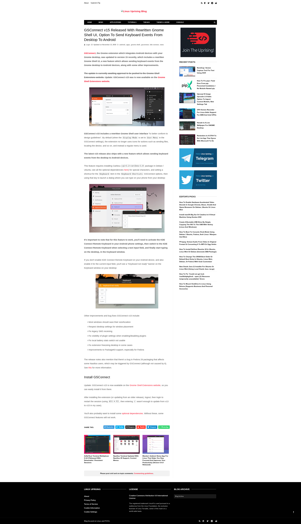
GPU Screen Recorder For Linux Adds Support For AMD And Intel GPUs (206, 112)
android (122, 45)
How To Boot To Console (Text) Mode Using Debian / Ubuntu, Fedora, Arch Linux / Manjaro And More (197, 234)
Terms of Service (91, 504)
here (126, 170)
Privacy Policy (90, 500)
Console (180, 22)
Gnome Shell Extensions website (145, 385)
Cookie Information (92, 508)
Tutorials (132, 22)
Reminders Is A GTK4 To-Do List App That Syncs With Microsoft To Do (207, 138)
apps (128, 45)
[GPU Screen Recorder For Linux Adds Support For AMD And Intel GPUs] (187, 113)
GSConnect (90, 53)
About (86, 3)
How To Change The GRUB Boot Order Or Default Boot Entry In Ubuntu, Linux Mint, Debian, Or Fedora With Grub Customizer (196, 259)
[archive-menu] (195, 496)
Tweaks (146, 22)
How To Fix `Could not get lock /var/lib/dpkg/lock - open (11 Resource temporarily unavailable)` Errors (194, 276)
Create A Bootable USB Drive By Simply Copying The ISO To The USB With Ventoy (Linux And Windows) (196, 224)
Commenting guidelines (143, 473)
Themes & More (163, 22)
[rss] (201, 3)
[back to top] (293, 512)
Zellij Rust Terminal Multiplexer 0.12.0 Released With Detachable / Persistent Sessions (96, 459)
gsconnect (145, 45)
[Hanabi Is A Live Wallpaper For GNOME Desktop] (187, 126)
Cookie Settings (90, 512)
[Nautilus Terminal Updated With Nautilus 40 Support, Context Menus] (126, 444)
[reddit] (216, 3)
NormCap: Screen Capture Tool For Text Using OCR (205, 70)
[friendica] (205, 3)
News (101, 22)
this (90, 367)
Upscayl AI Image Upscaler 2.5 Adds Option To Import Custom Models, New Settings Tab (205, 99)
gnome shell (135, 45)
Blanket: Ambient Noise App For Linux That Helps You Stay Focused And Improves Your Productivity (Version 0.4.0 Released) (155, 460)
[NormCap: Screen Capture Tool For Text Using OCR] (187, 72)
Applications (115, 22)
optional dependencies (132, 413)
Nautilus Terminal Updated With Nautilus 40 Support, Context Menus (126, 458)
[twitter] (208, 3)
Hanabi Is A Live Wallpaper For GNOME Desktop (206, 125)
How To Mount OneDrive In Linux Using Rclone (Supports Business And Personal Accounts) (196, 286)
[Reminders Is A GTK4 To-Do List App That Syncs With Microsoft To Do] (187, 139)
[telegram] (212, 3)
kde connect (154, 45)
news (162, 45)
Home (89, 22)
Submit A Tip (95, 3)
